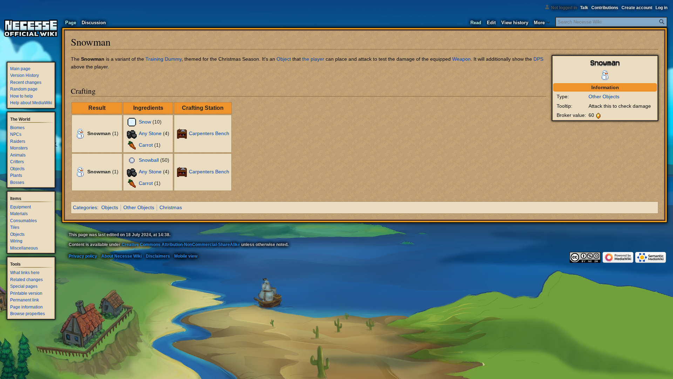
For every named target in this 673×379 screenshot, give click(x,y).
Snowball (149, 160)
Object (284, 59)
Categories (85, 207)
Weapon (461, 59)
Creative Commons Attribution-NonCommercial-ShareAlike (181, 244)
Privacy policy (83, 256)
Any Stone (150, 133)
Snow (145, 122)
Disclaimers (158, 256)
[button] (541, 21)
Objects (109, 207)
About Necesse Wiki (121, 256)
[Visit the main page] (31, 28)
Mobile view (185, 256)
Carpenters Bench (209, 133)
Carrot (146, 145)
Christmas (170, 207)
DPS (538, 59)
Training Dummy (163, 59)
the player (313, 59)
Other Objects (604, 96)
